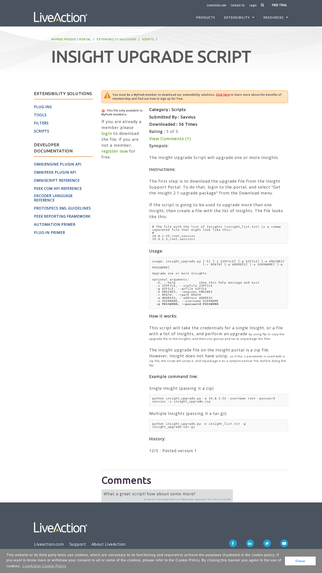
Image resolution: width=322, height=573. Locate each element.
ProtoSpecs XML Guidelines (62, 208)
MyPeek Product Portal (71, 39)
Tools (40, 115)
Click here (223, 95)
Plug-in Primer (49, 232)
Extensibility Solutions (116, 39)
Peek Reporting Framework (62, 216)
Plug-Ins (43, 107)
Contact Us (238, 5)
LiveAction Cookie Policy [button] (44, 566)
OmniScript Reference (57, 180)
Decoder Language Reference (53, 198)
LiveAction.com (216, 5)
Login (253, 5)
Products (205, 17)
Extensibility (237, 17)
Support (77, 544)
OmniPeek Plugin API (55, 172)
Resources (273, 17)
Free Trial (279, 5)
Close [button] (300, 561)
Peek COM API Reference (58, 188)
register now (114, 151)
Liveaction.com (49, 544)
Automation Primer (54, 224)
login (106, 133)
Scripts (148, 39)
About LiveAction (109, 544)
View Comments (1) (170, 138)
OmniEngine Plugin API (57, 164)
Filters (41, 123)
